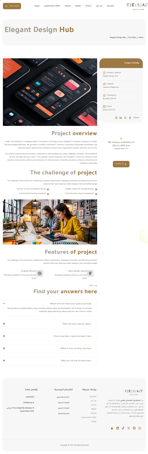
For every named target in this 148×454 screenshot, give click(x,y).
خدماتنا (88, 6)
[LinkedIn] (121, 118)
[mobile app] (112, 428)
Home (141, 38)
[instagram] (139, 428)
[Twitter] (125, 118)
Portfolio (132, 38)
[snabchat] (134, 428)
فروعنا (36, 6)
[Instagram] (116, 118)
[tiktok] (123, 428)
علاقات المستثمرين (52, 6)
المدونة (68, 6)
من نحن (99, 6)
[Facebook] (130, 118)
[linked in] (117, 428)
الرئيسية (110, 6)
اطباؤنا (78, 6)
